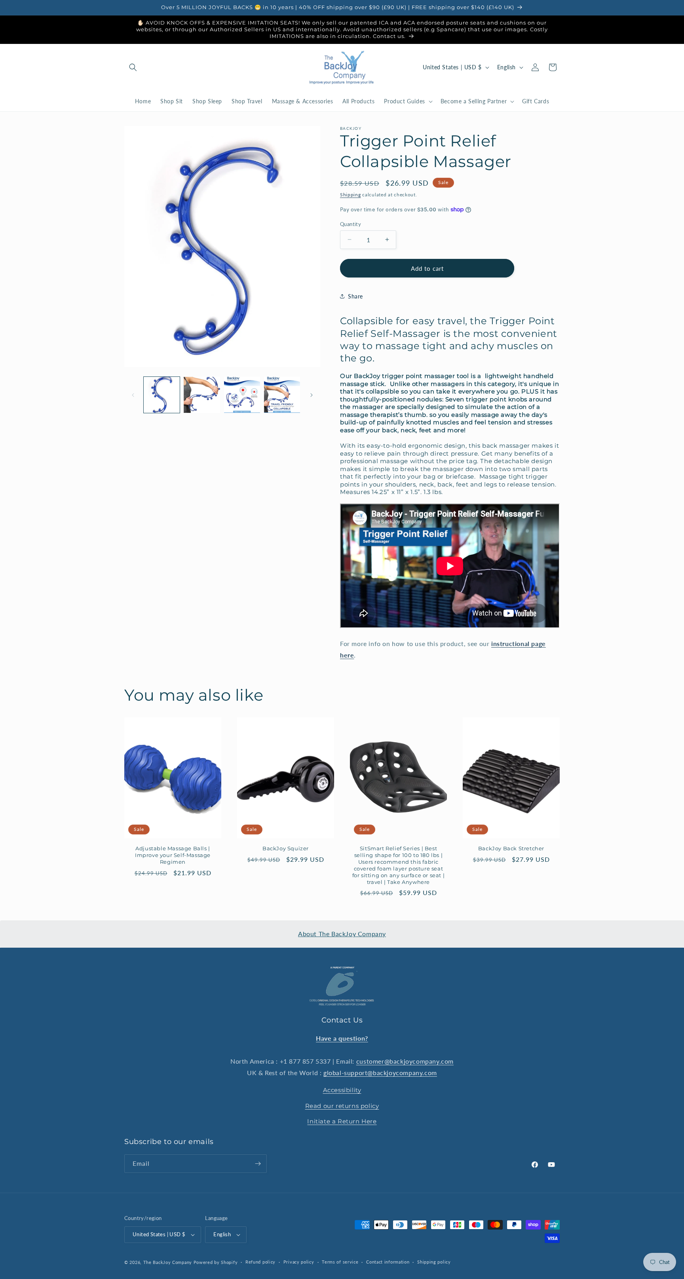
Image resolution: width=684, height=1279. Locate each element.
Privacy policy (298, 1261)
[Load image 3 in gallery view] (242, 395)
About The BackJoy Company (342, 933)
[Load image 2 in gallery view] (202, 395)
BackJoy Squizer (285, 849)
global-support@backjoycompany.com (380, 1072)
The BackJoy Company (168, 1262)
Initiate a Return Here (341, 1121)
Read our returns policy (342, 1106)
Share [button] (355, 296)
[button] (133, 67)
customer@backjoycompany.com (405, 1061)
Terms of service (340, 1261)
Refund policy (260, 1261)
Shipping (350, 195)
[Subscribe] (257, 1163)
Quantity (350, 223)
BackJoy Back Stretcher (511, 849)
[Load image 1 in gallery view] (162, 395)
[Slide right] (311, 395)
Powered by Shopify (216, 1262)
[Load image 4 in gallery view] (282, 395)
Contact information (387, 1261)
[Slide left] (133, 395)
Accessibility (342, 1090)
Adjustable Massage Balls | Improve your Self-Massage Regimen (173, 855)
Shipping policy (434, 1261)
